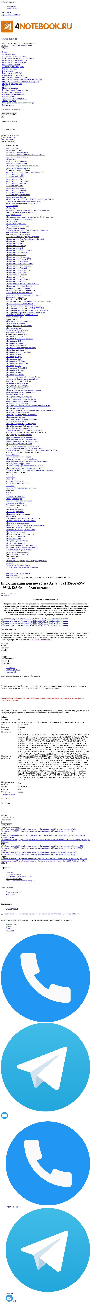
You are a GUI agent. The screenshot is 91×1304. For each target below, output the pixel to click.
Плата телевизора (13, 539)
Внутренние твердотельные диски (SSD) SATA (26, 313)
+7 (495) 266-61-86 (9, 39)
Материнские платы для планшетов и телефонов (26, 461)
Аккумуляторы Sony (15, 192)
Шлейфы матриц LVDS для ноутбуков (22, 426)
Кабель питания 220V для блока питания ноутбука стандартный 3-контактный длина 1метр (38, 854)
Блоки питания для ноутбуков (14, 62)
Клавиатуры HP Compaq (16, 361)
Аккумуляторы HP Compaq (17, 181)
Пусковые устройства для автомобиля (22, 166)
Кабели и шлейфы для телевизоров (21, 521)
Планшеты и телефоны (11, 92)
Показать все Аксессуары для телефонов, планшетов (27, 230)
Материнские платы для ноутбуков (20, 392)
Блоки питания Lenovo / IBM (18, 259)
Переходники (12, 221)
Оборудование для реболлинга (19, 326)
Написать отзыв (8, 794)
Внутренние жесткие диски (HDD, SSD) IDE (25, 308)
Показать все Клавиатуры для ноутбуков (22, 379)
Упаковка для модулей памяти (19, 550)
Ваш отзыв (5, 803)
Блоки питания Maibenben (17, 261)
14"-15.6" (10, 492)
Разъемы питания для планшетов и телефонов (25, 468)
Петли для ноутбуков (15, 408)
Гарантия (9, 872)
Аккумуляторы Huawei (16, 183)
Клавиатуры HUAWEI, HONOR (19, 339)
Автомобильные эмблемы (17, 157)
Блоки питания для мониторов (14, 60)
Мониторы (6, 86)
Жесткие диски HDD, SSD (13, 67)
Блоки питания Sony (15, 277)
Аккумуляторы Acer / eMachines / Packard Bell (25, 172)
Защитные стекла (13, 215)
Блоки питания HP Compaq (17, 257)
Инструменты (7, 71)
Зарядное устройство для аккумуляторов (23, 518)
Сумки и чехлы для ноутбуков (14, 99)
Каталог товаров (8, 141)
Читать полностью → (43, 640)
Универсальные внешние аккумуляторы (18, 103)
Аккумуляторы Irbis (14, 186)
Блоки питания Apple (15, 241)
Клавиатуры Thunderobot (16, 343)
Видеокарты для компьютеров (19, 435)
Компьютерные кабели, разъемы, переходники (25, 525)
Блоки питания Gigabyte (16, 252)
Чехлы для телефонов (15, 228)
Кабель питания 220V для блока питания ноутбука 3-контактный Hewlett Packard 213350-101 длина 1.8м (43, 861)
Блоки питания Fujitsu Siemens (19, 250)
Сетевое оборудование (15, 543)
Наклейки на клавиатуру (16, 350)
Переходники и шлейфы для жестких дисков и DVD (28, 406)
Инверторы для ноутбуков (17, 388)
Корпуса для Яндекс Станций (18, 527)
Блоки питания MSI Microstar (18, 266)
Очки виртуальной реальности (19, 219)
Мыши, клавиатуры (10, 88)
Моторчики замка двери (16, 164)
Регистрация (11, 8)
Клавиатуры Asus (13, 354)
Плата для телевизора (15, 536)
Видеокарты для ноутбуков (17, 386)
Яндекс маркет (8, 105)
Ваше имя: (5, 799)
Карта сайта (10, 894)
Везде (4, 52)
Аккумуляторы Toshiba (16, 197)
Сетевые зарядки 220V (16, 224)
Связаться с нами (13, 892)
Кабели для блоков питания (18, 288)
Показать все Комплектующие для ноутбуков (24, 430)
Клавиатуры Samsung (15, 370)
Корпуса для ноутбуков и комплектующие (23, 390)
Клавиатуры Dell (13, 359)
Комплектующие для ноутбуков (15, 77)
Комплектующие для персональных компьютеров (22, 79)
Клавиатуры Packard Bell (16, 368)
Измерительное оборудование (18, 321)
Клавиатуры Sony (14, 372)
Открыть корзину (8, 137)
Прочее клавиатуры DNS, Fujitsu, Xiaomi (23, 377)
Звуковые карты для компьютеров (20, 437)
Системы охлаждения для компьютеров (22, 446)
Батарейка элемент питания (18, 514)
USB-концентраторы (15, 512)
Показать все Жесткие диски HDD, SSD (22, 315)
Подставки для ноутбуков (17, 541)
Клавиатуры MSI (13, 366)
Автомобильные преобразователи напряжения (25, 155)
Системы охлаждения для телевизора (21, 548)
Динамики (11, 516)
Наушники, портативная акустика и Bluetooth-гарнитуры (29, 217)
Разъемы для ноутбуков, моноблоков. (21, 415)
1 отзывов (5, 595)
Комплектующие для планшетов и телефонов (20, 82)
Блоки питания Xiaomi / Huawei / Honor (22, 284)
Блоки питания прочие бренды (19, 286)
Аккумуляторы (12, 455)
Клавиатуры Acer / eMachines (18, 352)
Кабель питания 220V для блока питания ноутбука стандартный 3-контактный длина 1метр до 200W (42, 848)
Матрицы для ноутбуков (12, 84)
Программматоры (14, 328)
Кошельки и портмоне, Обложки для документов (26, 561)
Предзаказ (5, 663)
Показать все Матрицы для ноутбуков (21, 488)
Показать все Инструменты (17, 330)
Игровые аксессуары (10, 69)
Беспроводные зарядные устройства (21, 212)
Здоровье (10, 558)
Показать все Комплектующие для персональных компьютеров (31, 450)
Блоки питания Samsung (16, 275)
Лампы (9, 563)
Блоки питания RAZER (16, 273)
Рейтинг (4, 815)
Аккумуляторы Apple (15, 175)
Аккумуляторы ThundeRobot (18, 195)
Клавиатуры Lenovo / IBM (17, 363)
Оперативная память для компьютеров (22, 441)
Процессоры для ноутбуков (17, 412)
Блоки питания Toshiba (16, 282)
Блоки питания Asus (15, 243)
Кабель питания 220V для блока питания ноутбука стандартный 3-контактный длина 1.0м (37, 831)
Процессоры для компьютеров (19, 444)
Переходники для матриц (17, 404)
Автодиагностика (14, 150)
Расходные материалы (15, 417)
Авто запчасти (12, 148)
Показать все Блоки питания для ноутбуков (23, 295)
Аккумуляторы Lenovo (16, 188)
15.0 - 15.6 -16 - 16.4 (14, 481)
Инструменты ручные (15, 323)
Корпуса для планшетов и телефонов (21, 459)
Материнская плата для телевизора (20, 530)
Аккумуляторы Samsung (16, 190)
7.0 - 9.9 (10, 475)
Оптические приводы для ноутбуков (21, 401)
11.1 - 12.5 (10, 477)
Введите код (6, 820)
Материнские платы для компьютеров (22, 439)
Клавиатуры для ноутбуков (13, 75)
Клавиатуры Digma (14, 336)
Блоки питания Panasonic (16, 268)
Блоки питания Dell (14, 248)
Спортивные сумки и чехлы (18, 226)
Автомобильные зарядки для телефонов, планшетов (27, 210)
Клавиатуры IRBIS (14, 341)
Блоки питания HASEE (16, 255)
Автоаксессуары (8, 54)
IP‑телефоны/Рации (14, 509)
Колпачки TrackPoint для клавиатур (21, 348)
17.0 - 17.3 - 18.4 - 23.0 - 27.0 (18, 483)
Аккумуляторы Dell (14, 179)
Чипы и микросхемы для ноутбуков (21, 424)
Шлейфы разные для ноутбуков (19, 428)
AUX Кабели (12, 206)
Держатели (11, 159)
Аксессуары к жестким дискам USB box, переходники (28, 301)
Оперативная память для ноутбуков (21, 399)
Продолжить (6, 825)
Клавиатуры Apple (14, 357)
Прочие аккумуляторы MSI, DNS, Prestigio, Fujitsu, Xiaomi (30, 199)
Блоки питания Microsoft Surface (19, 264)
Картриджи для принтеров (17, 523)
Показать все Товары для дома (18, 565)
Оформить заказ (7, 139)
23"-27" (9, 494)
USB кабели (11, 208)
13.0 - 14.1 (10, 479)
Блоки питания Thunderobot (18, 279)
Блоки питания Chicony (16, 246)
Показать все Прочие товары (17, 552)
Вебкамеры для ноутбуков (17, 383)
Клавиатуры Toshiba (15, 375)
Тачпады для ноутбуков (16, 421)
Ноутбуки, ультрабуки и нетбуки (15, 90)
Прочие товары (8, 96)
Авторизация (11, 6)
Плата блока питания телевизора (20, 534)
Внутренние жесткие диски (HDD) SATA (23, 306)
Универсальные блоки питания (19, 293)
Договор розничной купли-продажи (20, 881)
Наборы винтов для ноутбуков (19, 397)
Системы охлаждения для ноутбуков (21, 419)
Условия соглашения (14, 879)
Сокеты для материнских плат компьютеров (24, 448)
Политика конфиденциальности (19, 877)
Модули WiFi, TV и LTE (16, 395)
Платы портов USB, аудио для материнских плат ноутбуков (30, 410)
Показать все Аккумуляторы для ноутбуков (23, 201)
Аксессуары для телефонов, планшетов (18, 58)
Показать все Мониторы (15, 497)
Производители (12, 909)
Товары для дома (9, 101)
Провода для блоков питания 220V (20, 290)
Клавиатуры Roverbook (16, 345)
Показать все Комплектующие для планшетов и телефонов (29, 470)
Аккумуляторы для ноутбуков (14, 56)
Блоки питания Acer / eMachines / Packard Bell (25, 239)
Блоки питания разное (11, 65)
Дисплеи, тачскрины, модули (18, 457)
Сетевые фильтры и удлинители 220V (22, 545)
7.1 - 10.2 (10, 486)
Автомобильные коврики (17, 152)
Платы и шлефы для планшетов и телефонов (24, 466)
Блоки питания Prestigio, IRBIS (19, 270)
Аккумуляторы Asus (15, 177)
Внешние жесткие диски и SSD (19, 304)
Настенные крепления (15, 532)
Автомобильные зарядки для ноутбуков (22, 237)
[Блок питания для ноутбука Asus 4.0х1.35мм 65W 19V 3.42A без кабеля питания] (34, 619)
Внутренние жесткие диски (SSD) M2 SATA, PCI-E (27, 310)
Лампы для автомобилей (16, 161)
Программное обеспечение (13, 94)
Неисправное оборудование (18, 464)
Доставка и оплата (13, 874)
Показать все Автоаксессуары (18, 168)
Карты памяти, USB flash (12, 73)
